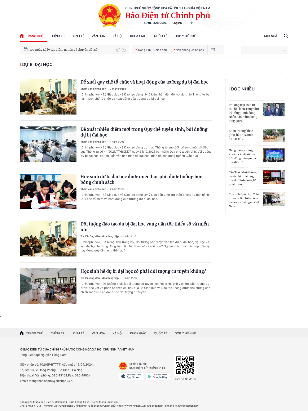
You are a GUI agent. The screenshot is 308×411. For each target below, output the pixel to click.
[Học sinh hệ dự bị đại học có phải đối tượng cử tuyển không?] (48, 286)
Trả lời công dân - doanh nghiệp (99, 236)
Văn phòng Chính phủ (190, 50)
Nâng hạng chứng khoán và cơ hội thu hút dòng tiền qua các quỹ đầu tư (243, 156)
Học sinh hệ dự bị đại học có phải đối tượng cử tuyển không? (143, 271)
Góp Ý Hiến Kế (185, 36)
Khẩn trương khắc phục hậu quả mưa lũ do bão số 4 (242, 135)
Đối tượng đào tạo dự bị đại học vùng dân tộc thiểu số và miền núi (144, 226)
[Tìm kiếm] (286, 36)
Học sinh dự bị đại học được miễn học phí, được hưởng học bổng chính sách (141, 179)
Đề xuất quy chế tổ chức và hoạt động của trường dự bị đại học (144, 82)
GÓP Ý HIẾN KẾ (185, 333)
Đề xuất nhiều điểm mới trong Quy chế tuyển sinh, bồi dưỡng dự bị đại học (143, 132)
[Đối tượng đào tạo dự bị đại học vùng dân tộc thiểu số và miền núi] (48, 238)
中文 (190, 22)
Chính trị (58, 36)
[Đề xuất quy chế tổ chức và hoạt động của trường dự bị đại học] (48, 97)
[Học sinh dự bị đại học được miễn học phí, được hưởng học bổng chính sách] (48, 191)
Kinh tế (78, 36)
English (177, 22)
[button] (118, 50)
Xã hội (118, 36)
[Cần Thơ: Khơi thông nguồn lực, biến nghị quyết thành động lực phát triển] (274, 177)
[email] (213, 49)
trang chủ (34, 36)
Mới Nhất (271, 36)
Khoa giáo (138, 36)
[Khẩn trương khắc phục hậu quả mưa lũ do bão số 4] (274, 135)
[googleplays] (157, 376)
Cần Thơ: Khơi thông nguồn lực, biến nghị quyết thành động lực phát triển (243, 178)
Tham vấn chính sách (93, 88)
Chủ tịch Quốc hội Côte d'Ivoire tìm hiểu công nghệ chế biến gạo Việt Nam (244, 200)
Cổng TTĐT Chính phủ (152, 50)
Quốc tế (160, 36)
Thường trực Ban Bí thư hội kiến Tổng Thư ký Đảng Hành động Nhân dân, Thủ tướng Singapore (244, 113)
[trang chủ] (123, 366)
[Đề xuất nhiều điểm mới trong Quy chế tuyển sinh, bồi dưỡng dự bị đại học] (48, 144)
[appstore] (131, 376)
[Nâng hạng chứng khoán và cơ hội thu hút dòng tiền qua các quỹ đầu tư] (274, 155)
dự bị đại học (37, 64)
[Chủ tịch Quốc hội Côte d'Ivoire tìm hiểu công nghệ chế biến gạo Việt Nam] (274, 199)
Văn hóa (98, 36)
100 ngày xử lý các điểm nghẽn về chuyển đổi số (64, 50)
